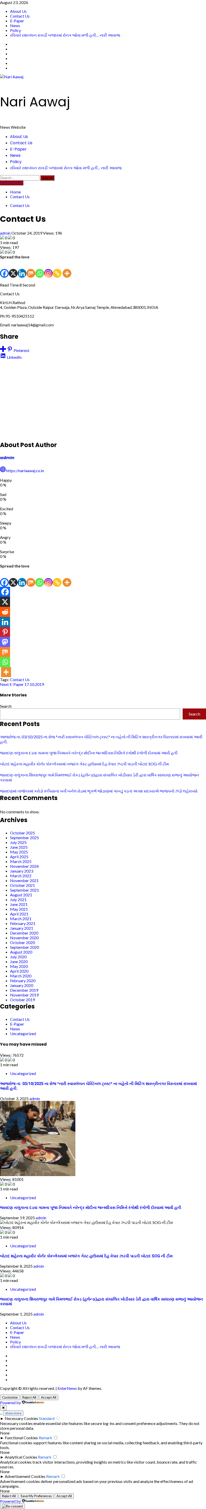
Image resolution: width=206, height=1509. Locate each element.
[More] (67, 268)
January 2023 (21, 871)
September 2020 (24, 947)
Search (6, 706)
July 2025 (18, 842)
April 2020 (19, 971)
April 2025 (19, 856)
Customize (10, 1397)
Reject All (29, 1397)
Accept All (48, 1397)
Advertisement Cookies (25, 1476)
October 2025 (22, 832)
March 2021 (20, 918)
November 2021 (24, 880)
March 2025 (20, 861)
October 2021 (22, 885)
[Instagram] (48, 268)
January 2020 (21, 985)
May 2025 (19, 851)
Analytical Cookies (21, 1457)
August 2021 (21, 894)
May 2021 (19, 909)
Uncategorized (23, 1033)
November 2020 (24, 937)
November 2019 (24, 994)
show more (13, 1413)
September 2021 (24, 890)
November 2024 (24, 866)
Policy (15, 30)
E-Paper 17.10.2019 (22, 684)
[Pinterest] (5, 632)
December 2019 (24, 990)
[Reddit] (5, 612)
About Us (18, 11)
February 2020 (22, 980)
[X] (13, 268)
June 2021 (19, 904)
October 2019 (22, 999)
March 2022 (20, 875)
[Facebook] (4, 268)
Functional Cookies (21, 1437)
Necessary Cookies (21, 1418)
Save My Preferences (36, 1496)
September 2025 (24, 837)
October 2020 (22, 942)
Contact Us (20, 16)
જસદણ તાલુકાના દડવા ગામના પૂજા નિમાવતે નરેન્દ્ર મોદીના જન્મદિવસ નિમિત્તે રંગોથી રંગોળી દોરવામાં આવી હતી (89, 752)
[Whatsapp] (39, 268)
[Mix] (30, 268)
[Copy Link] (57, 268)
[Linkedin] (22, 268)
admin (5, 233)
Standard (47, 1418)
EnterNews (67, 1388)
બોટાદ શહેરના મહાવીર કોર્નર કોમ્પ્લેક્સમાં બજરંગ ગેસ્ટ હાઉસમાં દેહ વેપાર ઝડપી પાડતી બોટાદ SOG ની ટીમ (84, 763)
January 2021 (21, 928)
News (15, 25)
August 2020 (21, 952)
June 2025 (19, 847)
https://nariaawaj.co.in (25, 470)
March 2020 (20, 975)
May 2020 (19, 966)
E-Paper (17, 20)
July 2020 (18, 956)
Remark (45, 1437)
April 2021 (19, 913)
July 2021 (18, 899)
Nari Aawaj (35, 102)
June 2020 (19, 961)
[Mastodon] (5, 642)
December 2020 (24, 932)
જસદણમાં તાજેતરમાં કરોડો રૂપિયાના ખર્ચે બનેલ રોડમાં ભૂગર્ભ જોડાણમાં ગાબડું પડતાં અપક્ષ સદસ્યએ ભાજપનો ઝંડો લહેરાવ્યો (98, 790)
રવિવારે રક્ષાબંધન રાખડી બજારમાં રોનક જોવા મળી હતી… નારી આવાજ (65, 35)
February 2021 (22, 923)
